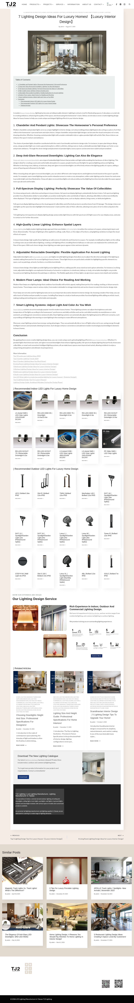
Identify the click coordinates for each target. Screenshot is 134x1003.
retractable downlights (40, 257)
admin (62, 26)
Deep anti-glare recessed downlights (26, 160)
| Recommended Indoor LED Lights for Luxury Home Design (37, 101)
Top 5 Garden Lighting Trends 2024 (25, 359)
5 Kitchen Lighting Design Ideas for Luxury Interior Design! (34, 369)
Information (73, 4)
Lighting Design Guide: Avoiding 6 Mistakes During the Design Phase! (38, 382)
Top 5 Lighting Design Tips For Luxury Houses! (29, 380)
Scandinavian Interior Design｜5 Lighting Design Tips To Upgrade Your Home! (104, 714)
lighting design (94, 613)
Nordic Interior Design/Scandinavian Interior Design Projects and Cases (104, 706)
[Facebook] (116, 4)
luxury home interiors (99, 340)
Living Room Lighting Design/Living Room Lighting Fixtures (29, 710)
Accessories (45, 976)
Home (24, 4)
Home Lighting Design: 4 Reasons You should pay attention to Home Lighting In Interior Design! (66, 937)
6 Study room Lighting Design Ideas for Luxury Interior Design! (35, 374)
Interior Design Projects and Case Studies (82, 12)
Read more (17, 422)
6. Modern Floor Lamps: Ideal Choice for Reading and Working (36, 95)
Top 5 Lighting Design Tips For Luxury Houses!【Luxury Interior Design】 (36, 837)
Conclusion (21, 99)
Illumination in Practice (32, 12)
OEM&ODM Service (48, 979)
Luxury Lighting (104, 12)
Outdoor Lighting (47, 973)
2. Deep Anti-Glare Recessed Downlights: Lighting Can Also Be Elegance (39, 86)
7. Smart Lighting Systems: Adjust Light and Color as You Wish (36, 97)
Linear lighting (18, 229)
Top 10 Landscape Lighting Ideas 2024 (26, 356)
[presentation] (30, 682)
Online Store (75, 985)
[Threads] (30, 968)
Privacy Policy (75, 982)
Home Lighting (47, 12)
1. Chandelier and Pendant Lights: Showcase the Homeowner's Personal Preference (42, 84)
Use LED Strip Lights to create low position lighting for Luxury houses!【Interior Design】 (45, 377)
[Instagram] (124, 4)
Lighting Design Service (49, 982)
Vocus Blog (75, 988)
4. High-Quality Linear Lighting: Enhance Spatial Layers (33, 91)
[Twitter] (30, 972)
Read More (21, 745)
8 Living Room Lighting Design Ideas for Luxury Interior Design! (36, 364)
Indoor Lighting (59, 12)
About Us (86, 4)
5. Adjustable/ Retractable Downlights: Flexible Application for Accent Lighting (40, 93)
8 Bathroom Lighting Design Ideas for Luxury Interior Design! (35, 372)
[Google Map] (26, 972)
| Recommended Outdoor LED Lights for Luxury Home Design (38, 103)
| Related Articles (25, 105)
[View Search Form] (129, 4)
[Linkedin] (120, 4)
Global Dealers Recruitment (81, 973)
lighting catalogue (31, 760)
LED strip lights (71, 229)
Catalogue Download (78, 970)
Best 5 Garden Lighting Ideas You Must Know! (29, 361)
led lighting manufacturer (37, 794)
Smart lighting (18, 309)
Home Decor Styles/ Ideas (99, 697)
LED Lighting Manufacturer (63, 706)
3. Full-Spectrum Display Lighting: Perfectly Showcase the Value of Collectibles (41, 88)
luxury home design (28, 113)
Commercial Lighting (23, 702)
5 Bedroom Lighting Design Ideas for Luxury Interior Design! (34, 367)
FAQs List (74, 979)
